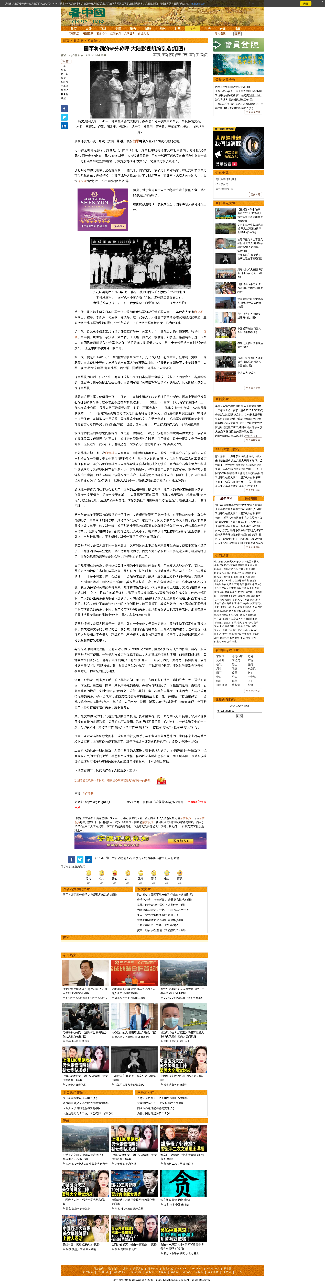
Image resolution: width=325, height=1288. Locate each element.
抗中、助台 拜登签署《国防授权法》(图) (161, 930)
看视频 (162, 1272)
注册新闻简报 (225, 699)
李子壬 (252, 680)
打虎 (237, 592)
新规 (81, 1041)
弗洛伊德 (218, 580)
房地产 (133, 1249)
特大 (191, 55)
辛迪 (250, 684)
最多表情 (251, 498)
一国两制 (257, 592)
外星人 (217, 641)
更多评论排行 (253, 547)
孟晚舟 (217, 584)
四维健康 (221, 684)
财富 (234, 603)
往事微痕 (228, 577)
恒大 (125, 997)
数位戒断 (91, 1249)
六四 (255, 565)
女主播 (227, 622)
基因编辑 (224, 611)
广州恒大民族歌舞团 (76, 997)
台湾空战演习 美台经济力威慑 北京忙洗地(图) (164, 899)
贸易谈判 (249, 584)
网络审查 (226, 615)
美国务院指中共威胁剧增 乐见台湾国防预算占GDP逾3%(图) (250, 228)
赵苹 (250, 672)
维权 (239, 611)
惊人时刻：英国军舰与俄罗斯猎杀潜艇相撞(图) (165, 894)
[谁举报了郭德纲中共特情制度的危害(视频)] (183, 1127)
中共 (68, 1041)
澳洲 (224, 630)
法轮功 (217, 615)
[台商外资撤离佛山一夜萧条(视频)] (134, 1217)
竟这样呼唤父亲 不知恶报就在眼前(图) (86, 1103)
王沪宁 (258, 584)
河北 (181, 1041)
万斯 (236, 584)
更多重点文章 (253, 388)
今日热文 (70, 955)
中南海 (232, 588)
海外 (254, 626)
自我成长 (145, 1037)
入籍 (237, 626)
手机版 (156, 55)
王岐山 (245, 580)
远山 (234, 664)
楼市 (224, 603)
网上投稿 (98, 1268)
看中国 (89, 15)
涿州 (187, 1041)
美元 (222, 599)
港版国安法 (250, 573)
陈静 (234, 668)
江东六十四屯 (238, 615)
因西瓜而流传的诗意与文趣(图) (81, 1108)
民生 (248, 626)
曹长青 (236, 684)
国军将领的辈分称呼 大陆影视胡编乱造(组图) (90, 894)
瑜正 (219, 680)
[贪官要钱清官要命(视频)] (183, 1172)
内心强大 (119, 1037)
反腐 (232, 592)
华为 (222, 592)
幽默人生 (224, 638)
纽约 (163, 29)
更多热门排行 (253, 490)
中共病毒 (180, 997)
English (182, 1268)
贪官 (166, 1204)
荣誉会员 (185, 818)
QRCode (99, 858)
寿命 (224, 641)
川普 (241, 561)
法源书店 (136, 1272)
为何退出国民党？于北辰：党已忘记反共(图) (163, 909)
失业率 (172, 1084)
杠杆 (216, 599)
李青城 (252, 676)
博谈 (148, 29)
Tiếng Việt (213, 1268)
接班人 (141, 1084)
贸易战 (233, 565)
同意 (305, 3)
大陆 (88, 29)
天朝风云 (74, 33)
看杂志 (150, 1272)
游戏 (68, 1249)
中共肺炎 (218, 561)
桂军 (235, 630)
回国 (232, 626)
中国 (87, 1041)
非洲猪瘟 (247, 607)
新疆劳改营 (251, 618)
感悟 (237, 638)
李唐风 (252, 668)
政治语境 (188, 1163)
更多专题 (255, 194)
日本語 (228, 1268)
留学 (256, 622)
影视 (63, 69)
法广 (216, 596)
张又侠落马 (221, 184)
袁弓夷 (240, 573)
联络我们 (113, 1268)
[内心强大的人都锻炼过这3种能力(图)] (134, 1005)
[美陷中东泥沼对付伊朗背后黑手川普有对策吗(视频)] (183, 1217)
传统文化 (143, 33)
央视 (234, 622)
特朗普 (248, 561)
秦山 (219, 676)
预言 (248, 638)
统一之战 (138, 1208)
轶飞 (219, 664)
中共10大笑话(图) (247, 372)
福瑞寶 (199, 1272)
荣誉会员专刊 (225, 80)
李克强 (134, 1084)
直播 (82, 1249)
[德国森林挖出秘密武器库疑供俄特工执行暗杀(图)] (225, 299)
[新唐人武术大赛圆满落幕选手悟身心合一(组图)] (225, 269)
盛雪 (234, 672)
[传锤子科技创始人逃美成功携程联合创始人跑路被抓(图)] (85, 1005)
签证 (227, 626)
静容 (234, 676)
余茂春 (199, 997)
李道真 (236, 660)
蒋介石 (64, 74)
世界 (178, 29)
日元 (252, 599)
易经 (216, 638)
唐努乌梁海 (250, 615)
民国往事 (87, 33)
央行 (253, 596)
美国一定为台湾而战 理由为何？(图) (158, 915)
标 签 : (66, 61)
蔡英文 (258, 603)
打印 (185, 55)
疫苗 (229, 573)
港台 (133, 29)
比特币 (228, 599)
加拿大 (241, 596)
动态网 (227, 1272)
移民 (245, 622)
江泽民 (126, 1084)
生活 (208, 29)
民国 (230, 630)
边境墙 (230, 584)
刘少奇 (237, 634)
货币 (234, 599)
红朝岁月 (115, 33)
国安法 (217, 573)
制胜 (117, 1208)
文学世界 (129, 33)
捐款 (125, 1268)
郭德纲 (167, 1163)
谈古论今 (101, 33)
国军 (63, 65)
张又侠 (248, 565)
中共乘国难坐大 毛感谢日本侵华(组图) (160, 920)
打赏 (171, 55)
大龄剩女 (70, 1084)
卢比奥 (255, 561)
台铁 (236, 569)
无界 (239, 1272)
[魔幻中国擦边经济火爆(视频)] (85, 1217)
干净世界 (103, 1272)
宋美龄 (217, 634)
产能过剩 (182, 1084)
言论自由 (218, 622)
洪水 (234, 573)
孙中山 (246, 630)
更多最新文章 (253, 439)
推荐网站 (88, 1272)
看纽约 (174, 1272)
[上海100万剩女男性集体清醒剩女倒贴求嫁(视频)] (85, 1048)
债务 (258, 596)
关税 (224, 584)
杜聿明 (64, 94)
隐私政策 (168, 1268)
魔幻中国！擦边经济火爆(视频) (81, 1244)
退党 (253, 577)
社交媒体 (224, 596)
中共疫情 (190, 997)
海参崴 (246, 603)
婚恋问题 (81, 1084)
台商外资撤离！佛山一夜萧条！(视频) (134, 1244)
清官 (172, 1204)
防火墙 (232, 611)
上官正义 (174, 1041)
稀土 (196, 1253)
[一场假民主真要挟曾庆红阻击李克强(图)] (134, 1048)
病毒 (216, 565)
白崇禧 (64, 86)
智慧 (232, 638)
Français (196, 1268)
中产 (239, 603)
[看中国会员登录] (238, 45)
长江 (224, 573)
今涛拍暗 (237, 656)
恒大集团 (133, 997)
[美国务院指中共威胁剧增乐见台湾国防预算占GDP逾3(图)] (225, 224)
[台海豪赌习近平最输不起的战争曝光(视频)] (134, 1172)
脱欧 (248, 596)
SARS (242, 618)
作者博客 (87, 793)
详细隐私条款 (198, 3)
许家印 (118, 997)
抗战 (240, 630)
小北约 (189, 1253)
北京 (216, 607)
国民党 (246, 577)
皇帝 (249, 634)
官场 (103, 29)
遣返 (222, 626)
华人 (239, 622)
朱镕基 (185, 1204)
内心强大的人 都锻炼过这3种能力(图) (134, 1032)
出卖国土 (218, 569)
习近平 (118, 1084)
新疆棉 (251, 569)
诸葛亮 (255, 634)
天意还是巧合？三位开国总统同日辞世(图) (88, 1113)
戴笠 (63, 98)
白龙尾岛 (226, 618)
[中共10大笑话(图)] (225, 372)
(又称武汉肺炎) (231, 561)
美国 (118, 29)
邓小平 (225, 634)
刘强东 (223, 607)
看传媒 (187, 1272)
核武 (182, 1253)
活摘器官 (228, 569)
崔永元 (225, 588)
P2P (260, 607)
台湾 (252, 603)
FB (230, 596)
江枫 (234, 680)
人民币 (240, 599)
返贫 (166, 1084)
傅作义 (64, 90)
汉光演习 (218, 577)
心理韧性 (130, 1037)
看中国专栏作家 (227, 650)
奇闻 (223, 29)
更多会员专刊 (253, 112)
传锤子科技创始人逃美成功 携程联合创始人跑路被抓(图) (250, 361)
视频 (237, 29)
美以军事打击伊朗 (225, 179)
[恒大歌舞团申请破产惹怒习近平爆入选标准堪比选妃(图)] (85, 961)
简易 (250, 656)
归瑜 (250, 660)
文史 (193, 29)
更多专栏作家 (253, 690)
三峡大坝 (243, 569)
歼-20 (124, 1208)
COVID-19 (169, 997)
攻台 (130, 1208)
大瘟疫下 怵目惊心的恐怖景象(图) (234, 431)
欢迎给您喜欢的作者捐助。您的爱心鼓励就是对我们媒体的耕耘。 (113, 780)
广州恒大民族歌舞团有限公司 (103, 997)
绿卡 (243, 626)
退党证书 (213, 1272)
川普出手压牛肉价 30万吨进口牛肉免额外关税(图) (250, 288)
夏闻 (250, 664)
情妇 (216, 592)
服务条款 (153, 1268)
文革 (229, 641)
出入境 (75, 1041)
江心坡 (234, 618)
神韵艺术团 (120, 1272)
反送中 (250, 588)
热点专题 (222, 172)
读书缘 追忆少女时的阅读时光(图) (234, 108)
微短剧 (75, 1249)
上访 (253, 611)
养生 (234, 641)
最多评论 (226, 498)
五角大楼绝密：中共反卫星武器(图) (158, 925)
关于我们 (138, 1268)
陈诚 (63, 78)
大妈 (229, 607)
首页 (74, 29)
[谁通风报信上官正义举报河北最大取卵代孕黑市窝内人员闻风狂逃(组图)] (183, 1005)
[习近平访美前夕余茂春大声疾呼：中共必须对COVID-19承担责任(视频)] (183, 961)
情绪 (137, 1037)
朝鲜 (235, 596)
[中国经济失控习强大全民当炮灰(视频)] (183, 1048)
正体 (164, 55)
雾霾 (216, 611)
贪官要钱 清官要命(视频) (175, 1199)
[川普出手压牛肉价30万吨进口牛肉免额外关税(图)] (225, 284)
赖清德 (253, 580)
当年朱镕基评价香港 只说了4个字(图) (236, 485)
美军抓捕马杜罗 (224, 189)
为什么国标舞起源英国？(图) (80, 1098)
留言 (178, 55)
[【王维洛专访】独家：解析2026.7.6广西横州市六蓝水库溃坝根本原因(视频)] (225, 209)
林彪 (231, 634)
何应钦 (64, 82)
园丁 (219, 672)
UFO (226, 580)
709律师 (246, 611)
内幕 (239, 588)
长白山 (217, 618)
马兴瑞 (141, 997)
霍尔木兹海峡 (171, 1253)
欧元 (247, 599)
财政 (229, 603)
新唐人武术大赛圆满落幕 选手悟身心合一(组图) (250, 273)
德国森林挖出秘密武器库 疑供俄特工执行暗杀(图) (250, 303)
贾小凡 (220, 660)
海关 (216, 626)
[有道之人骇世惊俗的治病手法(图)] (225, 343)
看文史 (78, 40)
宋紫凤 (220, 656)
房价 (234, 607)
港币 (257, 599)
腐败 (227, 592)
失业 (117, 1249)
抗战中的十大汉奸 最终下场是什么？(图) (161, 904)
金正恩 (238, 580)
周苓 (219, 668)
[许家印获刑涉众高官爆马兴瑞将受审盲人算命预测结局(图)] (134, 961)
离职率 (124, 1249)
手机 (242, 638)
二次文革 (177, 1163)
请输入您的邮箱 (239, 706)
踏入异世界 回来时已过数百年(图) (234, 99)
